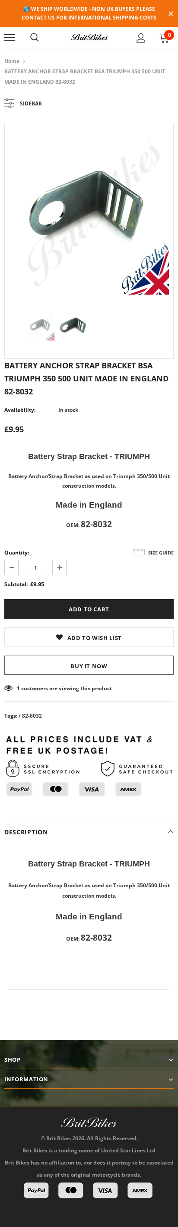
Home (11, 61)
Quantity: (16, 552)
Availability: (19, 409)
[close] (170, 14)
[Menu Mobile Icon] (9, 38)
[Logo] (89, 37)
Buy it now (89, 666)
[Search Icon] (34, 37)
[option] (89, 211)
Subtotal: (16, 584)
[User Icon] (141, 38)
